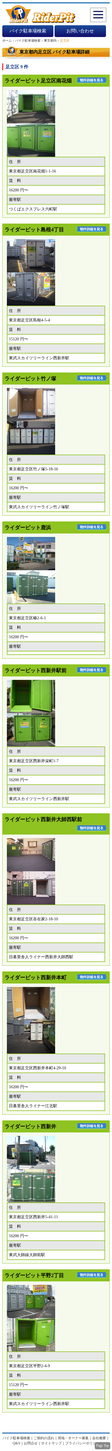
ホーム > (8, 40)
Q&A (16, 1443)
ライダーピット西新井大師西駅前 (43, 819)
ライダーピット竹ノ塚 (30, 378)
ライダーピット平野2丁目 (34, 1275)
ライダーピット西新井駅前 (36, 670)
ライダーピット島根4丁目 (34, 229)
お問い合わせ (80, 30)
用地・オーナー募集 (73, 1438)
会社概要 (99, 1438)
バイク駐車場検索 (27, 30)
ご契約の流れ (44, 1438)
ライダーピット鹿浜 (28, 527)
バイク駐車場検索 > (29, 40)
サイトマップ (51, 1443)
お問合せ (31, 1443)
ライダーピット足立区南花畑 (38, 81)
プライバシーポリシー (82, 1443)
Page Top (102, 1446)
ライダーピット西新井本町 (36, 977)
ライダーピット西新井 (30, 1126)
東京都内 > (52, 40)
